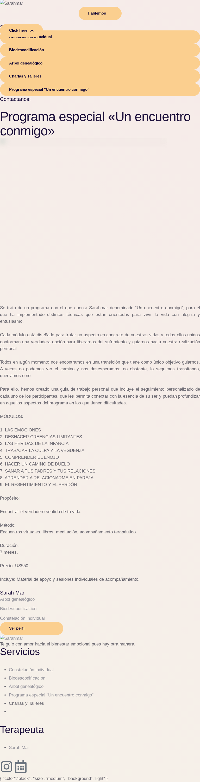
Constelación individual (31, 669)
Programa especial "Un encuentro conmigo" (51, 695)
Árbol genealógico (26, 686)
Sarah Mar (12, 593)
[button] (100, 13)
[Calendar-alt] (20, 766)
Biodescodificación (27, 678)
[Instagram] (6, 766)
